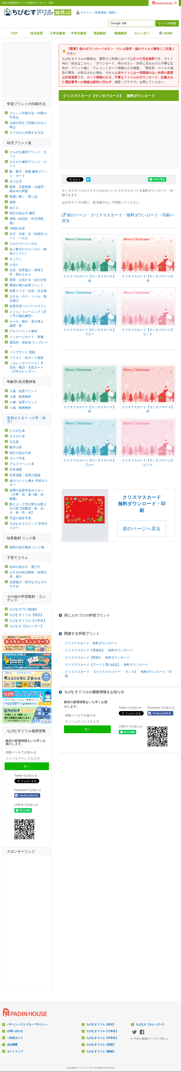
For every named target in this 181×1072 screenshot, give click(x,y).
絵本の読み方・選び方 (24, 567)
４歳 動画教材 (20, 407)
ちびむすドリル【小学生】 (28, 620)
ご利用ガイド (15, 1037)
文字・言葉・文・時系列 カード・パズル (28, 236)
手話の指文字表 (20, 518)
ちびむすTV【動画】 (23, 609)
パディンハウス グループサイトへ (27, 1024)
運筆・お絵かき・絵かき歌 (28, 279)
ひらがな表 (17, 430)
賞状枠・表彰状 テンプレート (28, 344)
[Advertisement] (120, 136)
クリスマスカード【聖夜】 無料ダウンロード (97, 657)
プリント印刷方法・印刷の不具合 (28, 115)
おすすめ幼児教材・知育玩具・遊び (28, 574)
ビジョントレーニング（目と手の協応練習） (28, 314)
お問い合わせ (15, 1031)
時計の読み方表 (20, 453)
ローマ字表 (17, 458)
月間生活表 (17, 228)
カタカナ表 (17, 436)
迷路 (12, 202)
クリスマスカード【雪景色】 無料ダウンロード (99, 650)
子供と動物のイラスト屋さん (151, 1038)
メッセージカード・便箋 (26, 337)
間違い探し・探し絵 (23, 196)
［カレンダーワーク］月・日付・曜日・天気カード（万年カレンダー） (28, 367)
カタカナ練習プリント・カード (28, 164)
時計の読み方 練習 (22, 213)
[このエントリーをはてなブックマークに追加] (88, 181)
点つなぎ (15, 181)
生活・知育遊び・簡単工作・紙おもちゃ (26, 272)
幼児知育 (36, 33)
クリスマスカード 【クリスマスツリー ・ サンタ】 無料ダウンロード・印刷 (118, 674)
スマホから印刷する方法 (26, 132)
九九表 (14, 441)
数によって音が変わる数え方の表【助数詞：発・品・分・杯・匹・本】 (28, 508)
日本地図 (15, 469)
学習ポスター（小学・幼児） (26, 419)
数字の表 (15, 447)
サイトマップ (15, 1051)
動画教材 (121, 33)
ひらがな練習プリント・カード (28, 154)
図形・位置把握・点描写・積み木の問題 (28, 189)
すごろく (15, 259)
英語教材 (100, 33)
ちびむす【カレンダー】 (26, 626)
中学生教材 (79, 33)
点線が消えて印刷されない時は (28, 125)
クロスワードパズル (23, 243)
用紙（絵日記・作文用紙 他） (26, 221)
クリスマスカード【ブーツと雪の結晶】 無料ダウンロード (106, 664)
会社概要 (12, 1044)
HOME (168, 33)
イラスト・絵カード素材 (26, 357)
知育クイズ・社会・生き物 (28, 291)
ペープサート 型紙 (22, 352)
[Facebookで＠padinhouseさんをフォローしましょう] (161, 713)
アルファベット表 (21, 464)
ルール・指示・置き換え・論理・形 (28, 323)
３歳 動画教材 (20, 396)
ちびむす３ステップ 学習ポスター (28, 526)
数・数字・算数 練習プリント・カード (28, 173)
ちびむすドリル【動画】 (101, 1051)
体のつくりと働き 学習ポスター (28, 483)
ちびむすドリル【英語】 (26, 615)
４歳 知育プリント (23, 402)
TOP (14, 33)
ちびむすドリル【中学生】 (102, 1037)
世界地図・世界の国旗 (24, 475)
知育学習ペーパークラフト (28, 306)
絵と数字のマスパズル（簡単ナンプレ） (28, 251)
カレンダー (142, 33)
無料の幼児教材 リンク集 (26, 547)
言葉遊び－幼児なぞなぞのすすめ (28, 584)
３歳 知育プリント (23, 391)
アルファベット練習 (23, 331)
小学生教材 (57, 33)
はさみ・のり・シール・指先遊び (28, 298)
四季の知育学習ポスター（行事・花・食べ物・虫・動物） (28, 495)
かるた (14, 264)
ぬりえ (14, 207)
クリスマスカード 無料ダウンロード (91, 643)
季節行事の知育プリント (26, 285)
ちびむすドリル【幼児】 (101, 1024)
